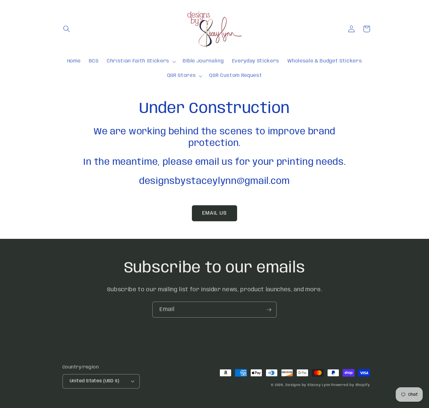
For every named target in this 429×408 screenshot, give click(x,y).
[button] (66, 28)
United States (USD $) (94, 381)
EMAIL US (214, 213)
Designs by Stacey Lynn (307, 385)
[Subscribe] (268, 310)
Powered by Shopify (350, 385)
